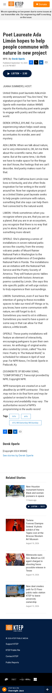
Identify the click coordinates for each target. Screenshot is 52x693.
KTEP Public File (13, 650)
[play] (4, 689)
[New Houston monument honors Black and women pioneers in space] (15, 491)
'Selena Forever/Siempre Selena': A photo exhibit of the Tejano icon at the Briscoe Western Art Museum (34, 530)
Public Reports (12, 662)
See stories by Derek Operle (18, 455)
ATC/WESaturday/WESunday (25, 423)
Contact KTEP (12, 656)
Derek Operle (18, 58)
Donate (43, 4)
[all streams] (48, 689)
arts (26, 416)
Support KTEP (12, 644)
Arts (14, 416)
